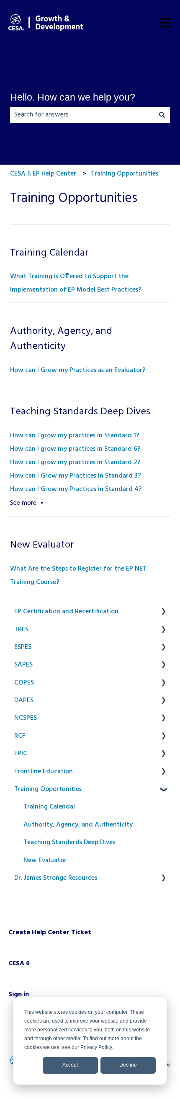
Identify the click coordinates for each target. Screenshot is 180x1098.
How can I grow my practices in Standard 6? (75, 449)
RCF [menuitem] (20, 736)
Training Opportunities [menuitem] (48, 789)
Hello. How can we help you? (72, 97)
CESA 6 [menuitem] (19, 963)
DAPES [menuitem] (23, 700)
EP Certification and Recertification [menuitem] (66, 611)
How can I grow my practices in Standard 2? (75, 462)
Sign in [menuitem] (18, 994)
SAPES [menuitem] (23, 664)
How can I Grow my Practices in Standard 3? (75, 475)
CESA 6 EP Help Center (43, 173)
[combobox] (82, 115)
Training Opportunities (124, 173)
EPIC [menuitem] (20, 753)
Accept (70, 1065)
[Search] (162, 115)
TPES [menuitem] (21, 629)
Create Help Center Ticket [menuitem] (49, 932)
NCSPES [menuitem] (25, 718)
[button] (163, 612)
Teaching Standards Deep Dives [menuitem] (69, 842)
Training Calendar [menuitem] (49, 806)
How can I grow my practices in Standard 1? (74, 435)
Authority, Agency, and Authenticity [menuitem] (78, 824)
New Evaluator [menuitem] (45, 860)
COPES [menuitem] (24, 682)
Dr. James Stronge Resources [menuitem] (55, 878)
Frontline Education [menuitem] (43, 771)
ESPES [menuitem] (22, 647)
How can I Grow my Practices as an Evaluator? (78, 370)
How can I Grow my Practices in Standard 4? (76, 489)
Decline (128, 1065)
